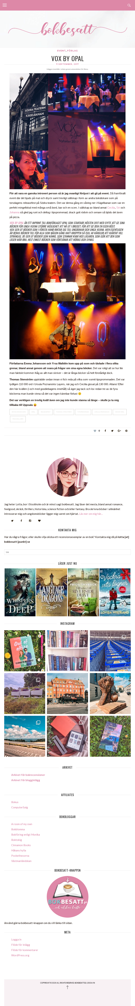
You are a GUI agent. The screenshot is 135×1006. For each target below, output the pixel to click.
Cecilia (111, 207)
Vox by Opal (16, 223)
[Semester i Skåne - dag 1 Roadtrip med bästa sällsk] (24, 736)
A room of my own (21, 824)
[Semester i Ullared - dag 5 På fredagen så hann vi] (110, 650)
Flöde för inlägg (20, 944)
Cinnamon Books (21, 845)
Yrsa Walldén (17, 419)
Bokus (14, 802)
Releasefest (45, 412)
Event (61, 50)
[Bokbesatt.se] (67, 29)
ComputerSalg (19, 807)
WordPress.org (20, 955)
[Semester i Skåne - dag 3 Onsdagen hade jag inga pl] (67, 693)
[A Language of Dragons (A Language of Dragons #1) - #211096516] (51, 592)
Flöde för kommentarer (24, 950)
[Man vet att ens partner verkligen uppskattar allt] (67, 736)
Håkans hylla (18, 850)
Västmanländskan (21, 860)
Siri (118, 207)
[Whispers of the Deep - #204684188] (20, 592)
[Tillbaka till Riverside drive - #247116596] (83, 592)
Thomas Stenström (64, 412)
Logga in (16, 939)
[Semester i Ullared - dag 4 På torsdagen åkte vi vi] (24, 693)
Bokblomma (18, 829)
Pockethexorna (20, 855)
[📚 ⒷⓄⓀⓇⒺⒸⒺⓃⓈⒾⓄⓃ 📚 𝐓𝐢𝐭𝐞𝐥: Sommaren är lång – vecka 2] (110, 736)
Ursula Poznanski (102, 412)
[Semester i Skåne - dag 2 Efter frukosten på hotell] (110, 693)
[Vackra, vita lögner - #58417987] (114, 592)
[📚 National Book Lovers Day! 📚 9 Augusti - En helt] (67, 650)
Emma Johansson (19, 412)
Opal (33, 412)
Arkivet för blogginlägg (25, 780)
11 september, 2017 (67, 64)
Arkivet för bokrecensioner (28, 774)
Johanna (14, 212)
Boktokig (16, 839)
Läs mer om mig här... (91, 513)
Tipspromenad (83, 412)
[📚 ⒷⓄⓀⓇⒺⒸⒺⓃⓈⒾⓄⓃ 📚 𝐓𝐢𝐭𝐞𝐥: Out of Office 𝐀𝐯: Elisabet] (24, 650)
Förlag (72, 50)
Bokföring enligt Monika (25, 834)
